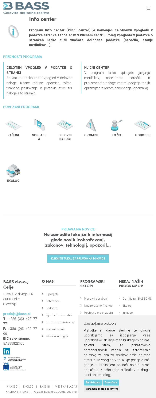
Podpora (51, 308)
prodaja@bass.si (17, 314)
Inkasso (128, 312)
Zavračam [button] (110, 382)
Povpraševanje (55, 329)
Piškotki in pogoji (57, 336)
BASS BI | (46, 386)
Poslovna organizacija (98, 312)
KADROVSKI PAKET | (18, 391)
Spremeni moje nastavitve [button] (102, 388)
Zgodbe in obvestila (59, 315)
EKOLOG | (30, 386)
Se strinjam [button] (93, 382)
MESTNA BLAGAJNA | (69, 386)
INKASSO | (13, 386)
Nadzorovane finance (98, 305)
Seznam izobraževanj (60, 322)
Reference (53, 301)
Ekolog (127, 305)
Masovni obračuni (95, 298)
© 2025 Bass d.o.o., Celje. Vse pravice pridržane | (64, 391)
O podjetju (52, 294)
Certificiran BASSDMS (137, 298)
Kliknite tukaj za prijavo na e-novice (78, 258)
